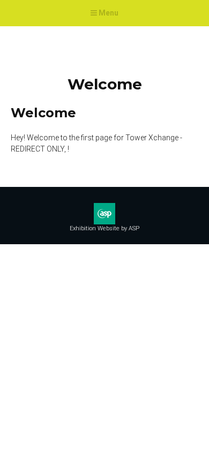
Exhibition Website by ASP (104, 228)
